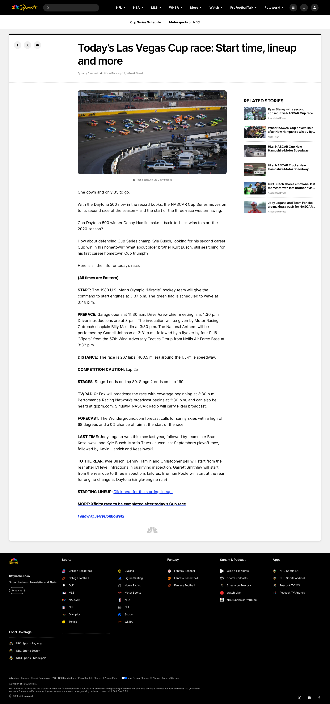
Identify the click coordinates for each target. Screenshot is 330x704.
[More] (293, 7)
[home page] (24, 7)
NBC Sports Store (67, 678)
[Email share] (37, 45)
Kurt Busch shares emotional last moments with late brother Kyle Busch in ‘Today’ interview (291, 186)
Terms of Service (170, 678)
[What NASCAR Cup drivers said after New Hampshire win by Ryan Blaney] (255, 132)
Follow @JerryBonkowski (101, 516)
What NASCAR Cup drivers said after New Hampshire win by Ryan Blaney (292, 130)
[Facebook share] (17, 45)
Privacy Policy (111, 678)
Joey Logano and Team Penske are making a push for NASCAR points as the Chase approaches (291, 204)
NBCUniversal (29, 683)
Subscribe (17, 590)
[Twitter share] (27, 45)
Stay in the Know (19, 576)
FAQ (54, 678)
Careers (25, 678)
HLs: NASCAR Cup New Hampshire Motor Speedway (288, 148)
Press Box (83, 678)
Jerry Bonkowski (90, 73)
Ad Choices (96, 678)
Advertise (14, 678)
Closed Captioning (40, 678)
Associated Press (277, 118)
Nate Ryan (273, 136)
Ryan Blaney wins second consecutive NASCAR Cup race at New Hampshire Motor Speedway (290, 111)
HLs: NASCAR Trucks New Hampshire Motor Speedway (288, 167)
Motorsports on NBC (184, 22)
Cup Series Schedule (145, 22)
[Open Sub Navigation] (124, 7)
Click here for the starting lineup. (143, 491)
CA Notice (155, 678)
